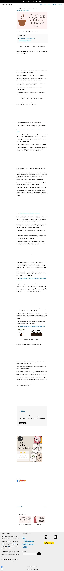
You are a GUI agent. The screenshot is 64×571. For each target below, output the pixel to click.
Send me (38, 1)
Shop (49, 4)
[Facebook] (17, 481)
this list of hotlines (8, 548)
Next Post (45, 506)
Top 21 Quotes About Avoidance (25, 524)
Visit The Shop (22, 423)
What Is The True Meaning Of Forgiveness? (27, 38)
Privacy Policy (27, 543)
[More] (25, 481)
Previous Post (20, 506)
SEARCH (24, 551)
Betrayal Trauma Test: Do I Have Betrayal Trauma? (30, 213)
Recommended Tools (28, 541)
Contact (25, 546)
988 (8, 546)
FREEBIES (60, 4)
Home (41, 4)
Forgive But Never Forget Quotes (25, 40)
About (45, 4)
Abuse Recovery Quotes (21, 10)
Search (39, 553)
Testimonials (54, 4)
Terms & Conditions (28, 544)
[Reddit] (21, 481)
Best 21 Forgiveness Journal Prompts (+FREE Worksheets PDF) (32, 326)
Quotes (27, 10)
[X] (19, 481)
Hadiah (23, 411)
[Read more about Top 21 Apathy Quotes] (39, 519)
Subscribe (25, 547)
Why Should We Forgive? (24, 41)
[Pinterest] (23, 481)
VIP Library (26, 540)
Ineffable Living (6, 4)
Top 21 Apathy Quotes (37, 524)
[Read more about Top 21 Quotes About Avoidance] (25, 519)
